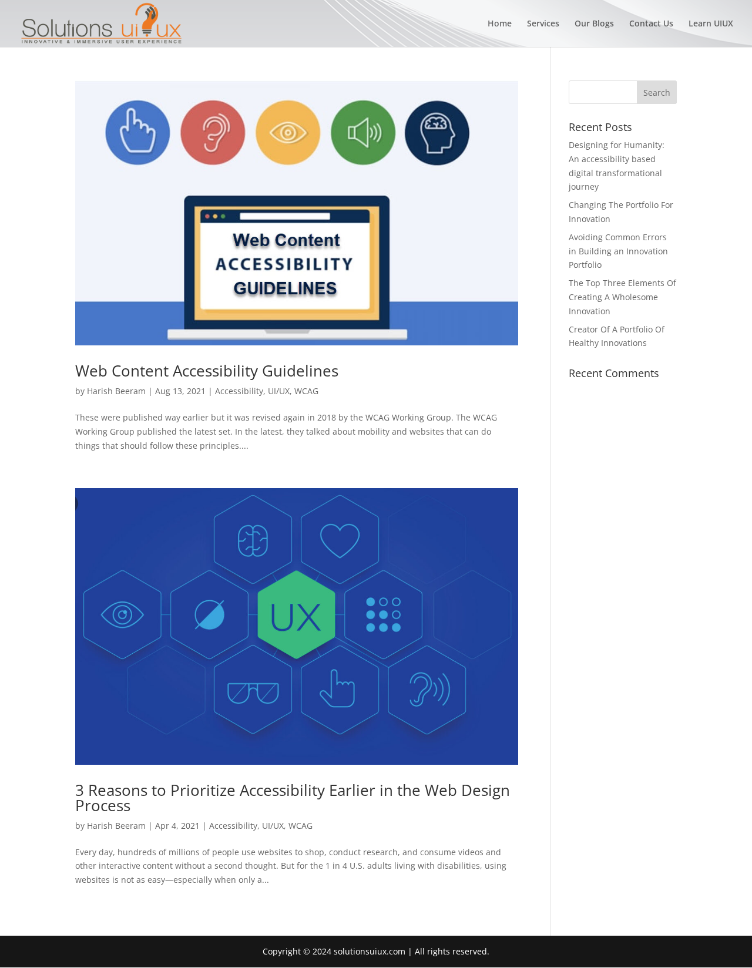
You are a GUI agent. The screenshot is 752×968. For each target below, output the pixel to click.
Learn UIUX (711, 24)
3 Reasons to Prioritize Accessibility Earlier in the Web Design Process (292, 797)
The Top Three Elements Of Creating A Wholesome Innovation (622, 297)
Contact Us (651, 24)
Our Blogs (594, 24)
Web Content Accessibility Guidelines (206, 370)
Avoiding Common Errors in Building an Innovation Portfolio (618, 251)
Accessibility (239, 390)
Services (543, 24)
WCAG (306, 390)
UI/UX (279, 390)
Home (500, 24)
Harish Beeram (116, 390)
